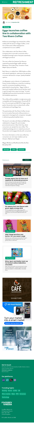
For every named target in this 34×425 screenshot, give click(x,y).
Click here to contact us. (7, 370)
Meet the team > (5, 371)
